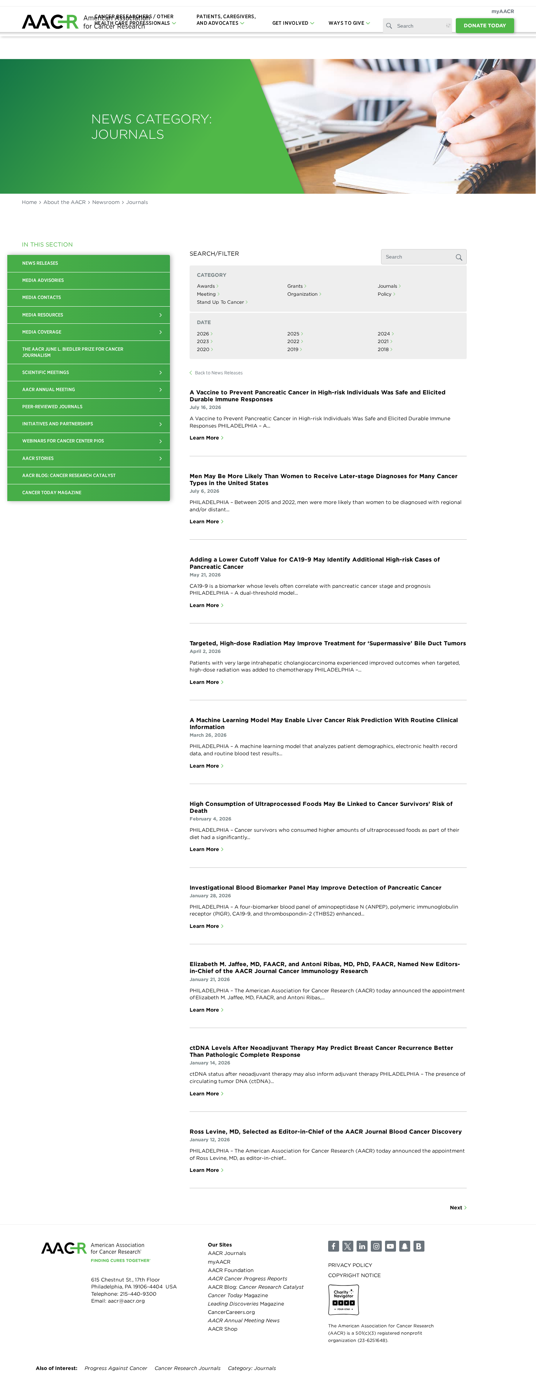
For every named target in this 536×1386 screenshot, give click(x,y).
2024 (384, 333)
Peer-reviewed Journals (52, 406)
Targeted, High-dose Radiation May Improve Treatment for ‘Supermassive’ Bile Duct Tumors (328, 643)
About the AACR (64, 202)
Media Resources (42, 315)
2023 (203, 341)
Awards (206, 286)
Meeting (206, 294)
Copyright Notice (354, 1275)
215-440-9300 (138, 1294)
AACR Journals (227, 1253)
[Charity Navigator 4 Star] (343, 1299)
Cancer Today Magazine (51, 492)
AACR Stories (38, 458)
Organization (302, 294)
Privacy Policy (350, 1265)
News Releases (40, 263)
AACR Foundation (231, 1270)
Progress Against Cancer (116, 1368)
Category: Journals (252, 1368)
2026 (203, 333)
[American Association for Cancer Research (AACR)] (85, 23)
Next (456, 1207)
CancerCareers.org (231, 1312)
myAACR (503, 11)
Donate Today (485, 25)
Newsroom (106, 202)
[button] (161, 315)
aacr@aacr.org (126, 1301)
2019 (292, 349)
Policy (385, 294)
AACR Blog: (256, 1287)
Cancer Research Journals (188, 1368)
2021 (383, 341)
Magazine (238, 1295)
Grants (295, 286)
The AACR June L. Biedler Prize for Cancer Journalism (72, 352)
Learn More (204, 438)
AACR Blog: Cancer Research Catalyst (69, 475)
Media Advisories (43, 280)
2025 (293, 333)
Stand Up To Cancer (220, 302)
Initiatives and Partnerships (57, 423)
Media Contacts (41, 297)
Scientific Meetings (45, 372)
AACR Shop (222, 1329)
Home (29, 202)
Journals (387, 286)
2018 (383, 349)
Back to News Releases (219, 372)
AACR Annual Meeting (48, 389)
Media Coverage (41, 332)
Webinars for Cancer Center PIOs (63, 441)
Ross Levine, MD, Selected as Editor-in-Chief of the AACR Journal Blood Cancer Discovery (326, 1131)
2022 (293, 341)
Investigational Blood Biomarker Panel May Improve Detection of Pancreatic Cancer (316, 887)
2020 (203, 349)
